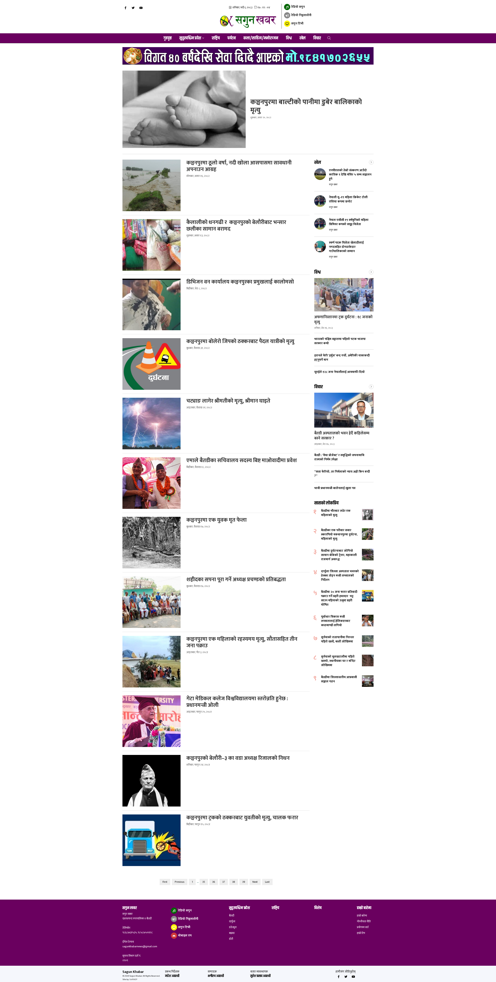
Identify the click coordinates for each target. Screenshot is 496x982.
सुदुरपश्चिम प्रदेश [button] (190, 38)
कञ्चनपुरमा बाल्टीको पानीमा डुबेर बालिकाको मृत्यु (306, 106)
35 (203, 882)
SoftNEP (133, 979)
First (165, 882)
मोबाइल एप (184, 935)
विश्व (289, 38)
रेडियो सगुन (297, 7)
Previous (179, 882)
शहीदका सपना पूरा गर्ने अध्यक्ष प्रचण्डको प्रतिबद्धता (236, 579)
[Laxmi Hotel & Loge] (248, 56)
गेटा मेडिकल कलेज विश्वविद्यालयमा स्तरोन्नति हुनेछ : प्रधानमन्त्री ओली (237, 702)
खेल (303, 38)
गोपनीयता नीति (364, 921)
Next (255, 882)
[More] (371, 162)
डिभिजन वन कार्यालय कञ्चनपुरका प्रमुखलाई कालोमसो (240, 282)
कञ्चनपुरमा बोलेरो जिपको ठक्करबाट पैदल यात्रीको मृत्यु (240, 341)
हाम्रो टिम (361, 933)
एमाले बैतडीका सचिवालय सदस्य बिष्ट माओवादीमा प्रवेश (242, 460)
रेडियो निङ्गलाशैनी (300, 15)
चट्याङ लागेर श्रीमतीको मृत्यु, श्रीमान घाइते (228, 401)
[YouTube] (141, 8)
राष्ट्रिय (216, 38)
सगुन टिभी (296, 23)
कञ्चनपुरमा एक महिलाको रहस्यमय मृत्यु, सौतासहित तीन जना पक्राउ (241, 642)
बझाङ (232, 933)
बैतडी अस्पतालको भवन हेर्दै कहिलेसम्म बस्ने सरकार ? (341, 436)
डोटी (231, 939)
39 (243, 882)
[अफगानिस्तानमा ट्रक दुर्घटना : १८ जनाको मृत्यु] (344, 294)
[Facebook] (125, 8)
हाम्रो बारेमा (362, 915)
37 (223, 882)
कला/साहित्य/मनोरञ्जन (261, 38)
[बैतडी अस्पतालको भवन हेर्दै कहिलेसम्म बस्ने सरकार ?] (344, 410)
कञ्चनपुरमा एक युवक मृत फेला (217, 520)
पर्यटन (231, 38)
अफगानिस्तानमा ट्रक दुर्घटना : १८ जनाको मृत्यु (343, 320)
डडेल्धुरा (233, 927)
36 (213, 882)
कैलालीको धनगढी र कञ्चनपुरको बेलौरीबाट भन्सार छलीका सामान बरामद (236, 225)
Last (267, 882)
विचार (317, 38)
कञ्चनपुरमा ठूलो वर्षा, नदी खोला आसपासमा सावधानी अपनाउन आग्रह (239, 166)
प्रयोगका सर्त (363, 927)
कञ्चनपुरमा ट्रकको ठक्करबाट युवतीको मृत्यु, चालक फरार (242, 817)
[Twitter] (133, 8)
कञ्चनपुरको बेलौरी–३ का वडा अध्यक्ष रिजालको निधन (238, 758)
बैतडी (231, 915)
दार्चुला (232, 921)
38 (233, 882)
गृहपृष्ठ (168, 38)
